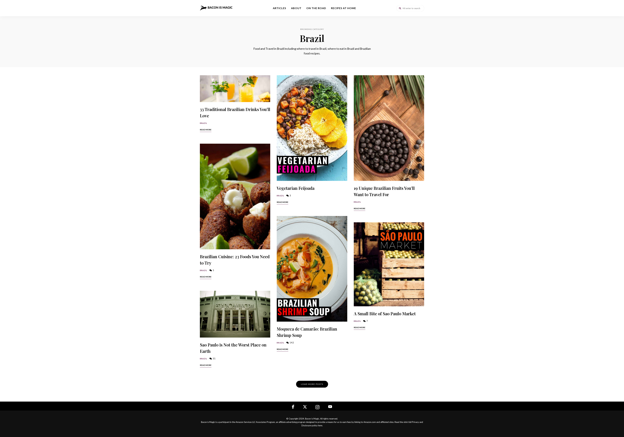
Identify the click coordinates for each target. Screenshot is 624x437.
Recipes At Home (343, 8)
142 (291, 342)
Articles (279, 8)
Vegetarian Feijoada (295, 188)
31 (214, 358)
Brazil (203, 123)
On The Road (316, 8)
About (296, 8)
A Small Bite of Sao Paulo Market (385, 313)
